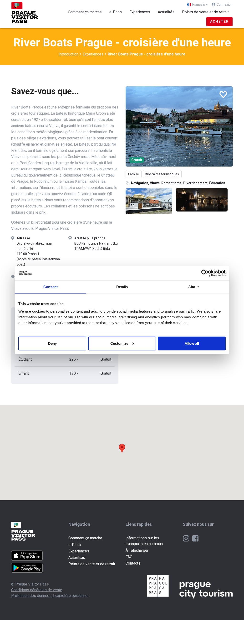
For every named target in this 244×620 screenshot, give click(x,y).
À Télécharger (137, 550)
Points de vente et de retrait (205, 12)
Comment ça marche (85, 12)
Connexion (225, 4)
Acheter (219, 21)
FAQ (129, 557)
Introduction (68, 54)
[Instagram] (186, 538)
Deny (52, 343)
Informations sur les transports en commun (144, 541)
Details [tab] (122, 287)
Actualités (166, 12)
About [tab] (193, 287)
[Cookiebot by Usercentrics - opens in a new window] (205, 273)
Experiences (141, 12)
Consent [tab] (50, 287)
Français (198, 4)
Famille (133, 174)
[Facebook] (195, 538)
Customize (119, 343)
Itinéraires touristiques (162, 174)
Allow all (192, 343)
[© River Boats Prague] (179, 126)
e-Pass (115, 12)
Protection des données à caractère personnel (49, 595)
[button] (122, 448)
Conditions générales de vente (36, 590)
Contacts (133, 563)
